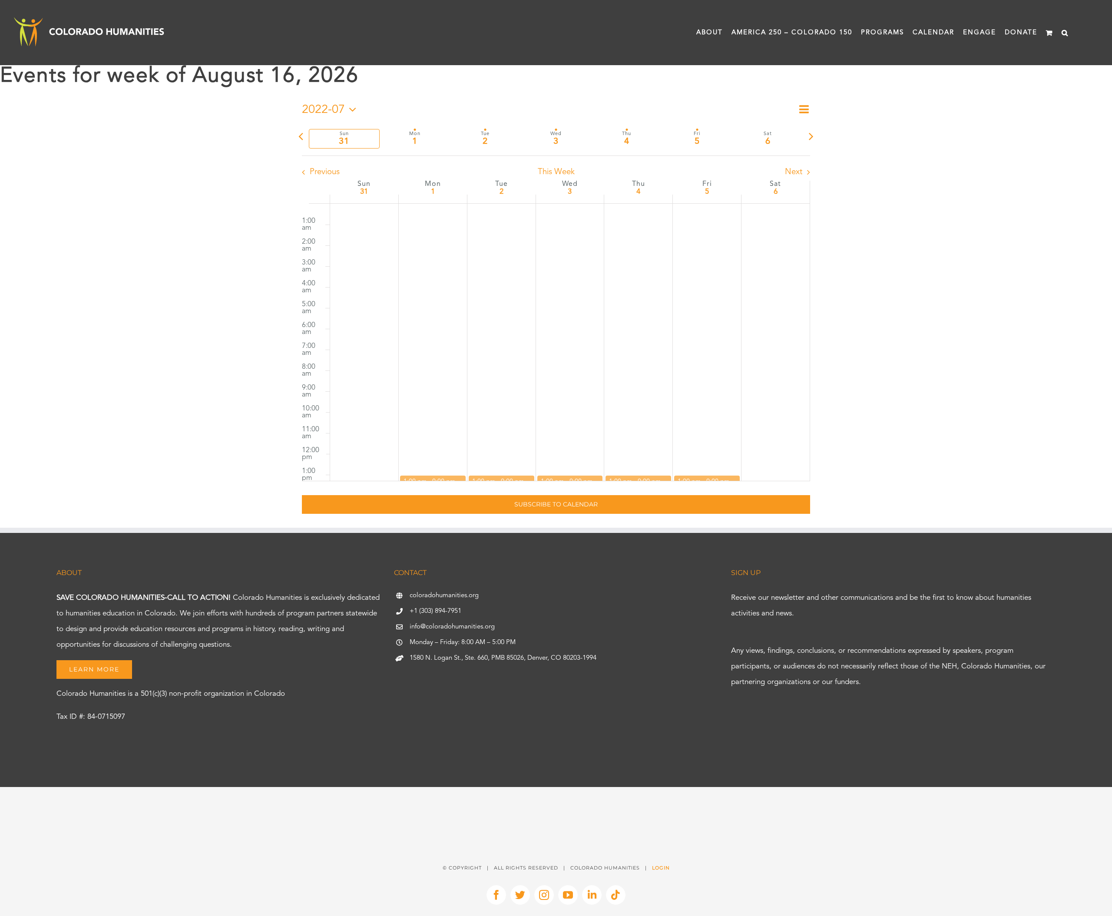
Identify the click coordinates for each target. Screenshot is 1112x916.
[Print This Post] (556, 802)
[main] (556, 314)
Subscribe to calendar (556, 504)
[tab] (344, 139)
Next (793, 172)
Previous (325, 172)
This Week (556, 172)
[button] (1065, 32)
